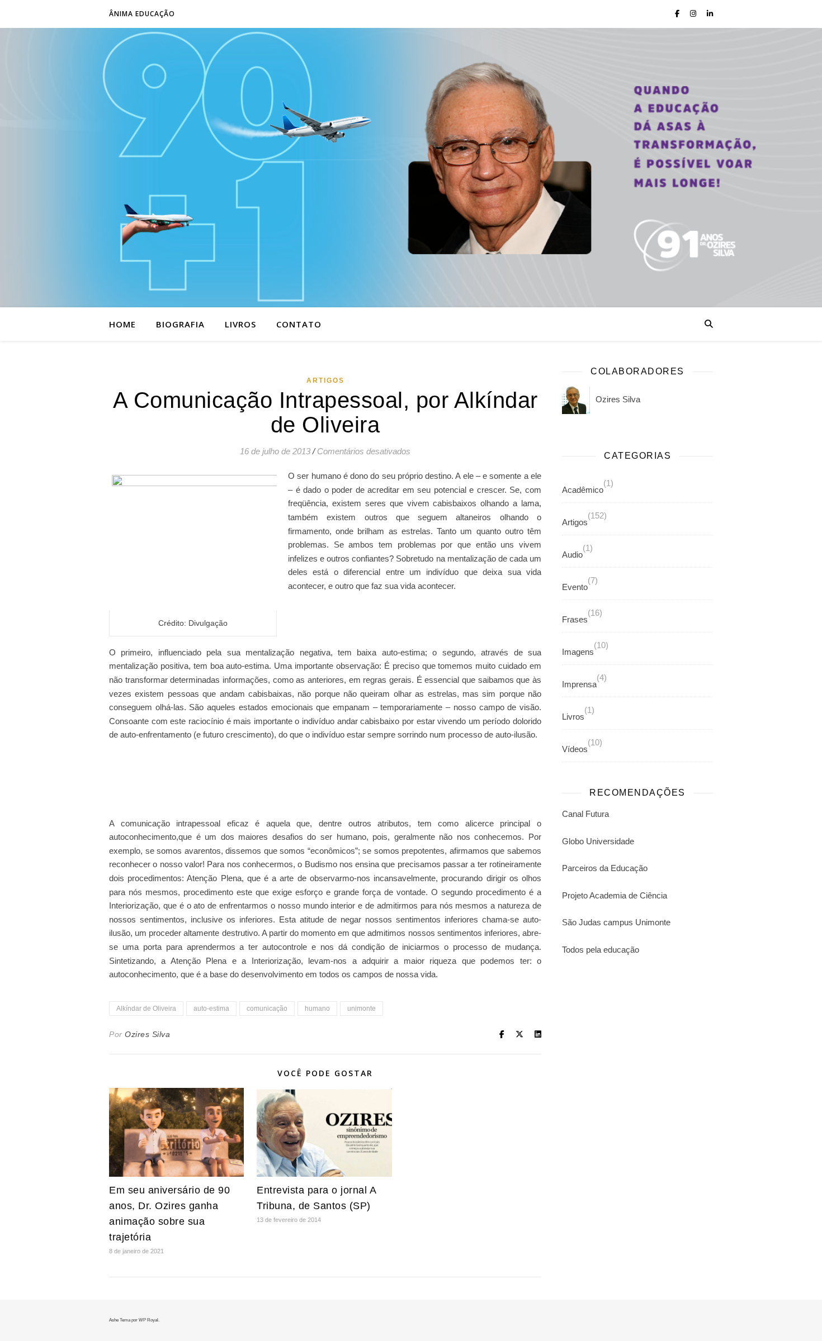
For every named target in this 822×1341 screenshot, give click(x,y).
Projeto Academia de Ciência (614, 895)
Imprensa (579, 684)
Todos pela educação (600, 949)
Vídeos (575, 749)
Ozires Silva (147, 1034)
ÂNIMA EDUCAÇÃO (142, 13)
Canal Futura (585, 814)
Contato (299, 324)
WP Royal (148, 1320)
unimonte (361, 1008)
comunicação (267, 1008)
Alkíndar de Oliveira (146, 1008)
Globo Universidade (598, 841)
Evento (575, 587)
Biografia (180, 324)
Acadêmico (582, 489)
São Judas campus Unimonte (616, 922)
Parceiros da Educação (605, 868)
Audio (572, 554)
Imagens (578, 652)
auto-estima (211, 1008)
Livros (240, 324)
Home (122, 324)
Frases (575, 619)
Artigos (325, 380)
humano (317, 1008)
